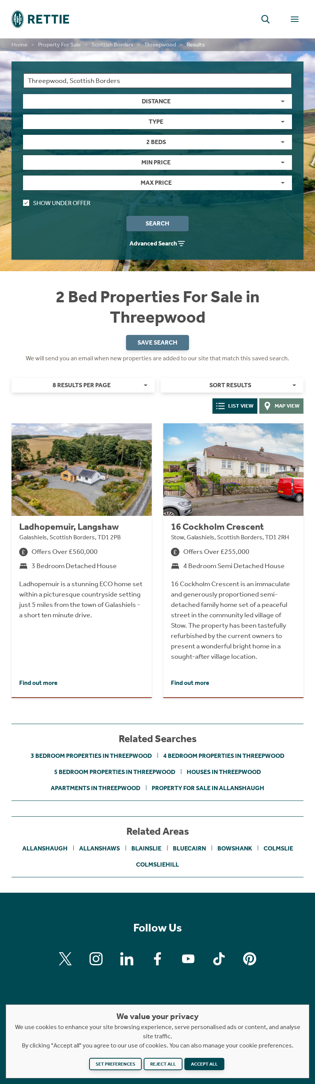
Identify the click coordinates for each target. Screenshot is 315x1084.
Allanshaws (99, 848)
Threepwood (160, 44)
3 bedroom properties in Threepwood (91, 755)
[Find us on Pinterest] (249, 958)
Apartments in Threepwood (95, 788)
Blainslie (146, 848)
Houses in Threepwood (224, 772)
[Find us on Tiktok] (218, 958)
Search (157, 223)
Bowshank (234, 848)
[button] (265, 19)
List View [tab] (241, 406)
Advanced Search (153, 243)
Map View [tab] (287, 406)
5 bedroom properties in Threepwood (114, 772)
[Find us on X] (65, 958)
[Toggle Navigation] (294, 19)
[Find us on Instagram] (96, 958)
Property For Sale (59, 44)
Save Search (157, 342)
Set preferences (115, 1064)
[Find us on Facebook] (157, 958)
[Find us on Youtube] (188, 958)
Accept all (204, 1064)
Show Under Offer (61, 203)
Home (19, 44)
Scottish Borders (112, 44)
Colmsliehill (157, 864)
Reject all (163, 1064)
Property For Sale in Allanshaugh (208, 788)
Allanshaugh (45, 848)
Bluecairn (189, 848)
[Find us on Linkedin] (126, 958)
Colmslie (278, 848)
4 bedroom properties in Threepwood (223, 755)
